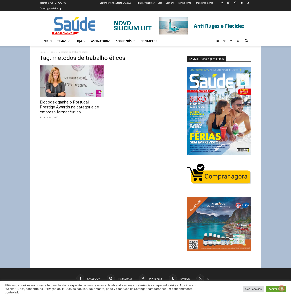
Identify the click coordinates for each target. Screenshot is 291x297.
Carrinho (170, 2)
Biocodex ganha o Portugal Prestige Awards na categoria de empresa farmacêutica (69, 107)
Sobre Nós (124, 41)
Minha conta (184, 2)
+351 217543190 (58, 2)
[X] (248, 3)
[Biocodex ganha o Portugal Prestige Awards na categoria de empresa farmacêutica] (72, 81)
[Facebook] (222, 3)
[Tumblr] (242, 3)
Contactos (149, 41)
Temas (62, 41)
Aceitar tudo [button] (276, 288)
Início (43, 52)
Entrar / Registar (146, 2)
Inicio (47, 41)
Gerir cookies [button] (253, 288)
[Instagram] (229, 3)
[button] (246, 41)
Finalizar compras (204, 2)
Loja (160, 2)
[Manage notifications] (282, 288)
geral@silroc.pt (54, 8)
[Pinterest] (235, 3)
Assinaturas (100, 41)
